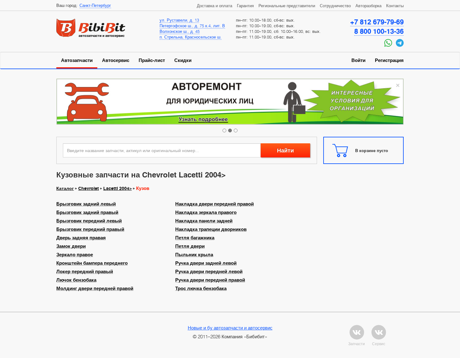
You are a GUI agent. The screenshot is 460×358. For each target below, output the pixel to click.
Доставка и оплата (214, 5)
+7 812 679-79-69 (377, 22)
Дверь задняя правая (81, 238)
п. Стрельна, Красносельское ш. (191, 36)
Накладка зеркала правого (206, 212)
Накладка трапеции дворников (211, 229)
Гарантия (245, 5)
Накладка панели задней (204, 221)
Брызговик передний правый (90, 229)
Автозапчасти (77, 60)
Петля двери (190, 246)
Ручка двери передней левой (209, 271)
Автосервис (115, 60)
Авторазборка (368, 5)
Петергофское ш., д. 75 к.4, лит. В (192, 25)
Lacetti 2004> (117, 188)
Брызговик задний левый (86, 204)
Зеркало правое (74, 255)
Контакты (395, 5)
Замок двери (71, 246)
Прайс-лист (152, 60)
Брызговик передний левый (89, 221)
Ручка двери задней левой (206, 263)
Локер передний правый (84, 271)
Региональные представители (286, 5)
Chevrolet (88, 188)
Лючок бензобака (76, 280)
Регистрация (389, 60)
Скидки (183, 60)
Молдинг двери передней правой (94, 288)
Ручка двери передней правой (210, 280)
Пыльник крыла (194, 255)
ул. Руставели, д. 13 (179, 20)
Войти (358, 60)
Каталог (65, 188)
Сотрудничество (335, 5)
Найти (285, 150)
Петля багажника (194, 238)
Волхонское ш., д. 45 (180, 31)
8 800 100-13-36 (379, 31)
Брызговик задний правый (87, 212)
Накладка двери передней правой (214, 204)
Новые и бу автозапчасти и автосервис (230, 327)
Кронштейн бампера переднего (92, 263)
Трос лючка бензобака (201, 288)
